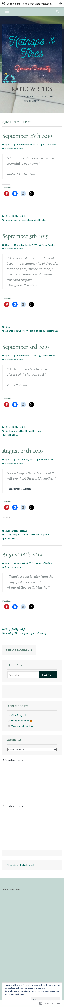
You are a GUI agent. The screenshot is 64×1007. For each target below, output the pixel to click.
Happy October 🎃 (21, 720)
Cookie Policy (17, 994)
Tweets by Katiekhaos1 (20, 865)
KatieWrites (49, 145)
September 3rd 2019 (25, 347)
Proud (32, 331)
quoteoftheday (38, 220)
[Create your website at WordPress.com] (32, 3)
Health (24, 431)
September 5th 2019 (25, 236)
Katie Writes (32, 89)
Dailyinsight (12, 331)
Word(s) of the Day (22, 726)
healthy (32, 431)
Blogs (8, 216)
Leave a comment (14, 148)
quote (27, 220)
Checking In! (18, 715)
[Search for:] (24, 675)
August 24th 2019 (22, 451)
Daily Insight (19, 216)
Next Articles (18, 650)
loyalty (9, 633)
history (24, 331)
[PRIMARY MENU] (6, 11)
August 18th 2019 (22, 554)
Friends (25, 534)
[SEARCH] (57, 11)
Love (20, 220)
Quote (8, 145)
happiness (11, 220)
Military (18, 633)
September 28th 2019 (27, 136)
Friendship (36, 534)
